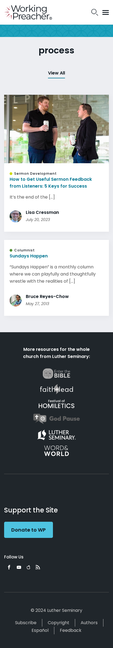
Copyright (58, 623)
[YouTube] (19, 567)
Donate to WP (28, 529)
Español (40, 630)
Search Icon (94, 12)
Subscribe (25, 623)
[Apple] (28, 567)
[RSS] (38, 567)
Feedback (70, 630)
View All (56, 73)
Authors (89, 623)
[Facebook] (9, 567)
